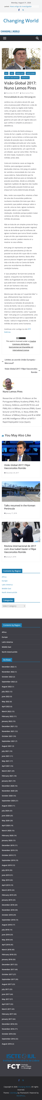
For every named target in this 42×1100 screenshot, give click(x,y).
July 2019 (5, 870)
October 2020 (7, 796)
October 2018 (7, 915)
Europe (4, 581)
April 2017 (6, 1004)
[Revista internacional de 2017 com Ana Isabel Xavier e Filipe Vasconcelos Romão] (21, 523)
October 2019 (7, 855)
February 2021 (7, 776)
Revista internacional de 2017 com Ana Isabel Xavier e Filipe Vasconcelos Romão (20, 549)
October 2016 (7, 1034)
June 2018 (6, 934)
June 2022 (6, 696)
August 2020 (7, 806)
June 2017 (6, 994)
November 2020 (8, 791)
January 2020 (7, 840)
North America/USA (9, 592)
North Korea (31, 73)
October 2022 (7, 677)
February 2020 (7, 835)
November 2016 (8, 1029)
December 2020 (8, 786)
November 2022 (8, 672)
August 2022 (7, 686)
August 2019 (7, 865)
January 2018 (7, 959)
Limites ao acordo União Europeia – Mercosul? (20, 361)
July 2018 (5, 930)
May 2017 (5, 999)
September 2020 (8, 801)
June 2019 (6, 875)
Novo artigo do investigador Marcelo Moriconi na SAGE (21, 7)
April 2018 (6, 944)
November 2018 (8, 910)
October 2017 (7, 974)
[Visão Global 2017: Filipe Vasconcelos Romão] (21, 442)
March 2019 (6, 890)
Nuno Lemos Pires (27, 93)
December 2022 (8, 667)
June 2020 (6, 815)
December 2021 (8, 726)
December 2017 (8, 964)
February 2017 (7, 1014)
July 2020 (5, 811)
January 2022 (7, 721)
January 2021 (7, 781)
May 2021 (5, 761)
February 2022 (7, 716)
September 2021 (8, 741)
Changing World (21, 20)
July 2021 (5, 751)
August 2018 (7, 925)
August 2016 (7, 1044)
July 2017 (5, 989)
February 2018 (7, 954)
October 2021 (7, 736)
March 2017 (6, 1009)
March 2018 (6, 949)
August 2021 (7, 746)
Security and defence (12, 77)
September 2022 (8, 682)
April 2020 (6, 825)
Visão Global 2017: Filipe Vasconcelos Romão (21, 370)
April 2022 (6, 706)
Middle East (20, 73)
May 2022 (5, 701)
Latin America (7, 585)
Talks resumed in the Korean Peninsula (19, 507)
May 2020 (5, 820)
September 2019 (8, 860)
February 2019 (7, 895)
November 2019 (8, 850)
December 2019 (8, 845)
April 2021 (6, 766)
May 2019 (5, 880)
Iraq (11, 73)
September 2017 (8, 979)
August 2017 (7, 984)
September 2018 (8, 920)
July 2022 (5, 691)
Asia (6, 73)
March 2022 (6, 711)
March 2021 (6, 771)
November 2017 (8, 969)
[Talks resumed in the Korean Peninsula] (21, 483)
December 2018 (8, 905)
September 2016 (8, 1039)
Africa (4, 577)
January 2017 (7, 1019)
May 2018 (5, 940)
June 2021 (6, 756)
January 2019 (7, 900)
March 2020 (6, 830)
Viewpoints (25, 77)
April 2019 (6, 885)
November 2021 (8, 731)
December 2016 (8, 1024)
